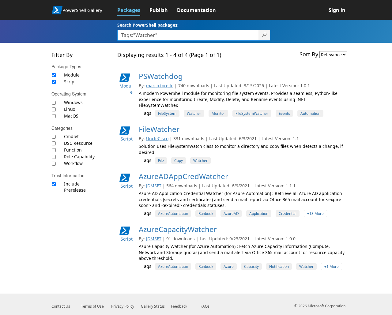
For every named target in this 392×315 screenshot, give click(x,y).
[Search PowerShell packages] (264, 35)
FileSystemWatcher (252, 113)
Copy (178, 160)
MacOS (71, 116)
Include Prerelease (75, 187)
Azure (229, 266)
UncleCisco (157, 138)
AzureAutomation (173, 213)
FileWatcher (159, 129)
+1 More (331, 266)
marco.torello (159, 85)
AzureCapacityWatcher (178, 229)
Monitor (218, 113)
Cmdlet (71, 136)
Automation (310, 113)
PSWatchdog (161, 76)
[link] (133, 10)
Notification (279, 266)
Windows (73, 102)
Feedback (179, 306)
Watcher (194, 113)
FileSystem (167, 113)
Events (284, 113)
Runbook (205, 213)
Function (73, 150)
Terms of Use (92, 306)
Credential (287, 213)
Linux (69, 109)
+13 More (315, 213)
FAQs (205, 306)
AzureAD (231, 213)
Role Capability (79, 156)
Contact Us (60, 306)
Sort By (309, 54)
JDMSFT (153, 186)
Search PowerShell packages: (148, 25)
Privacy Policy (122, 306)
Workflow (73, 163)
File (161, 160)
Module (72, 75)
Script (70, 81)
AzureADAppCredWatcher (183, 176)
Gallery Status (153, 306)
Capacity (251, 266)
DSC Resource (78, 143)
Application (258, 213)
